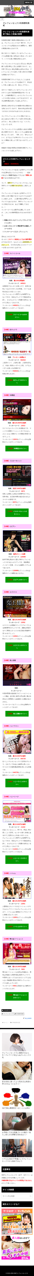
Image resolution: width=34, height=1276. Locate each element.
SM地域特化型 (7, 1010)
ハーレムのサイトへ (17, 926)
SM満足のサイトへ (17, 448)
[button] (30, 1196)
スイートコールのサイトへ (17, 316)
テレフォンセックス (8, 1014)
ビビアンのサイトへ (17, 580)
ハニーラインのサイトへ (17, 783)
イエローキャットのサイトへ (17, 513)
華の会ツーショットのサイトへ (17, 996)
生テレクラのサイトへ (17, 381)
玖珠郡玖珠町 (20, 1014)
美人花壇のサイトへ (17, 713)
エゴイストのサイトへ (17, 646)
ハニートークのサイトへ (17, 859)
